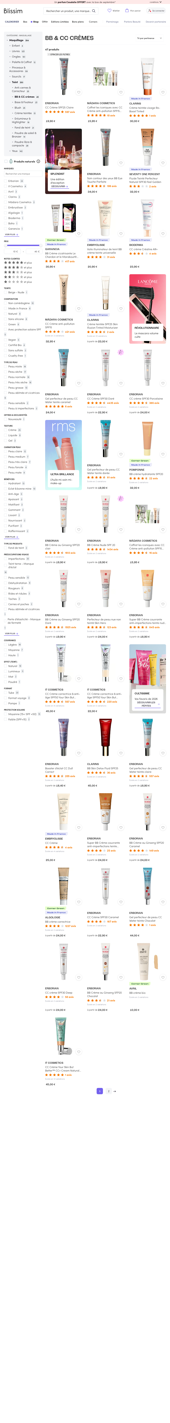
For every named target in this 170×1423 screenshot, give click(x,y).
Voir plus (10, 235)
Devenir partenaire (156, 21)
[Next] (114, 1091)
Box (25, 21)
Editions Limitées (60, 21)
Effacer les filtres (60, 54)
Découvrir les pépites (146, 704)
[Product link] (63, 85)
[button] (85, 2)
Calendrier (12, 21)
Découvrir (58, 186)
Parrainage (112, 21)
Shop (36, 21)
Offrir (45, 21)
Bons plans (78, 21)
